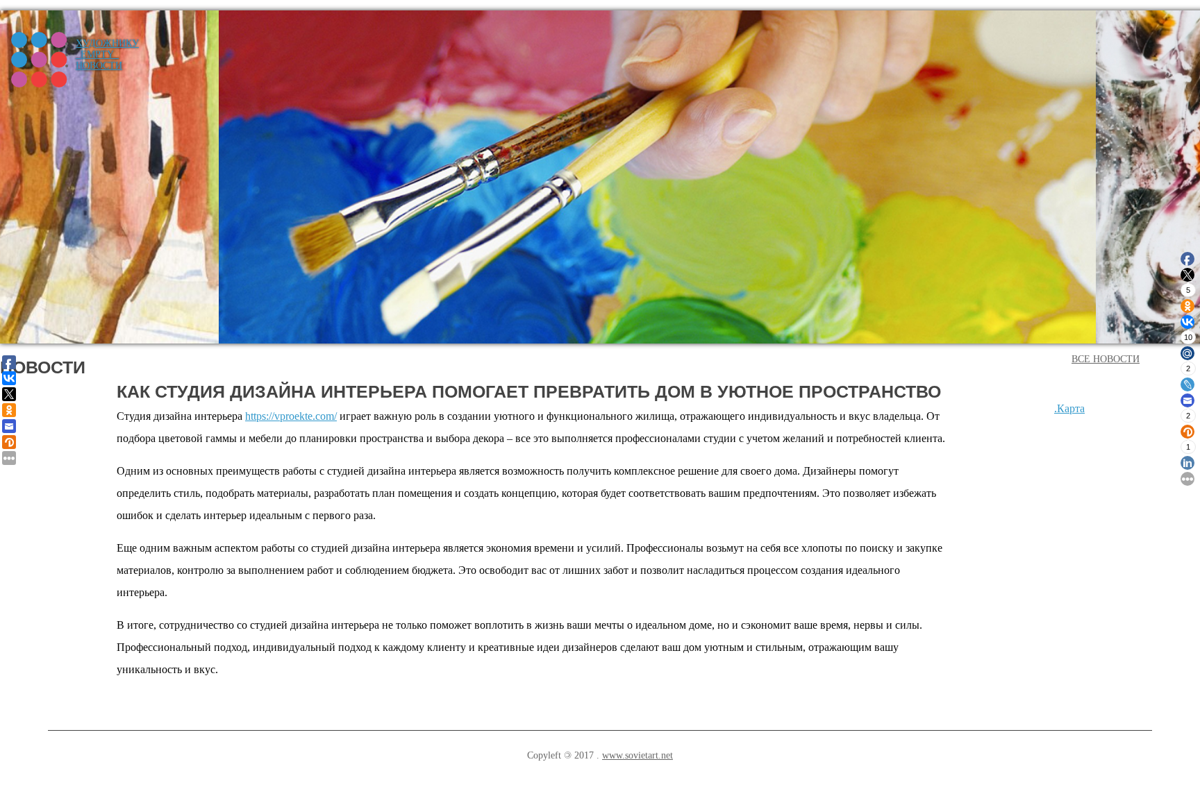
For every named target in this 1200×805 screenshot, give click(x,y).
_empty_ (97, 54)
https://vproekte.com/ (291, 416)
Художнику (107, 43)
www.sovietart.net (637, 755)
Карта (1071, 408)
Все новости (1106, 359)
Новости (99, 65)
